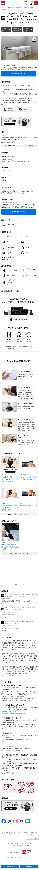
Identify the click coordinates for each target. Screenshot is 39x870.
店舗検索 (25, 1)
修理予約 (29, 866)
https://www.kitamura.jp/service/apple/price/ (14, 696)
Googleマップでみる (19, 584)
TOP (2, 7)
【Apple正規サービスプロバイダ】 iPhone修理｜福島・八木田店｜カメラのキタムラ (21, 609)
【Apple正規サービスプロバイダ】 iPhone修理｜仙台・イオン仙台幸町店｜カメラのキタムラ (21, 595)
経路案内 (10, 866)
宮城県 (25, 7)
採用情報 (19, 846)
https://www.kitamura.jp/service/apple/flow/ (13, 713)
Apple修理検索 (17, 7)
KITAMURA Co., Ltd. (16, 858)
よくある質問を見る (8, 773)
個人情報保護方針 (13, 843)
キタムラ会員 (31, 1)
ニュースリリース (25, 843)
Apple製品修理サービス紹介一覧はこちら (19, 514)
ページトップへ (32, 838)
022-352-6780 (5, 171)
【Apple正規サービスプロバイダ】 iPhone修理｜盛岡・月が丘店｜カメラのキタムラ (21, 622)
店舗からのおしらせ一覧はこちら (19, 553)
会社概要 (12, 846)
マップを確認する (10, 146)
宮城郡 (31, 7)
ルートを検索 (29, 146)
